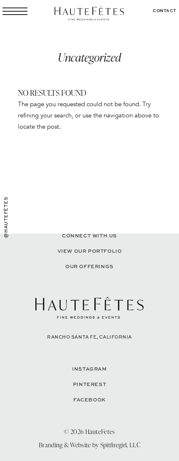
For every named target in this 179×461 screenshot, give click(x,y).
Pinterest (89, 384)
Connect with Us (89, 235)
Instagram (89, 368)
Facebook (89, 399)
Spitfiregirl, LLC (120, 445)
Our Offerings (89, 266)
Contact (165, 10)
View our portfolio (89, 250)
